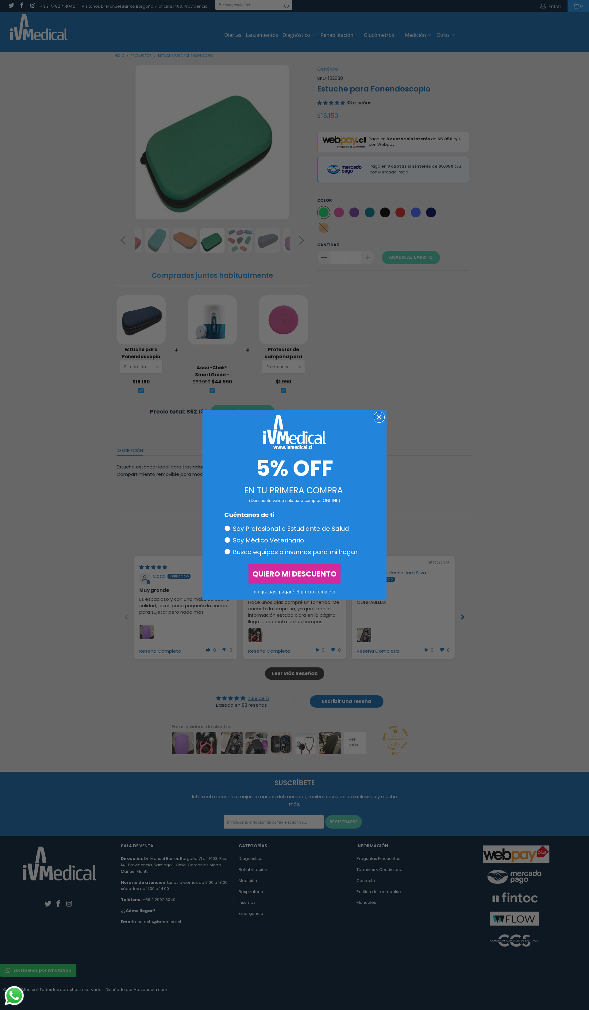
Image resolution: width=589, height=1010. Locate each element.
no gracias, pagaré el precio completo (294, 591)
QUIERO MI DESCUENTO (294, 574)
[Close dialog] (379, 417)
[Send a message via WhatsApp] (14, 996)
